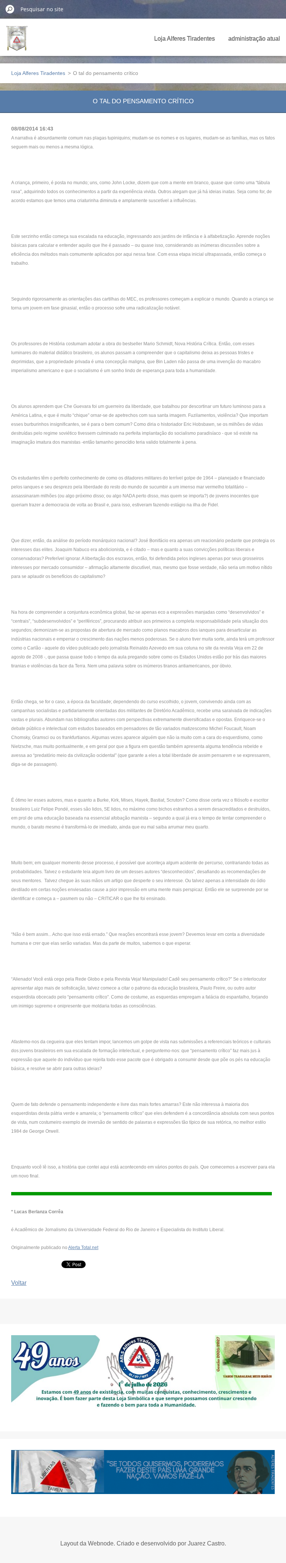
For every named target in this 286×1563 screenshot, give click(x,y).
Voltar (18, 1283)
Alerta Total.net (83, 1247)
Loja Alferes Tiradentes (184, 38)
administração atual (254, 38)
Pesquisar (10, 9)
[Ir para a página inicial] (17, 42)
